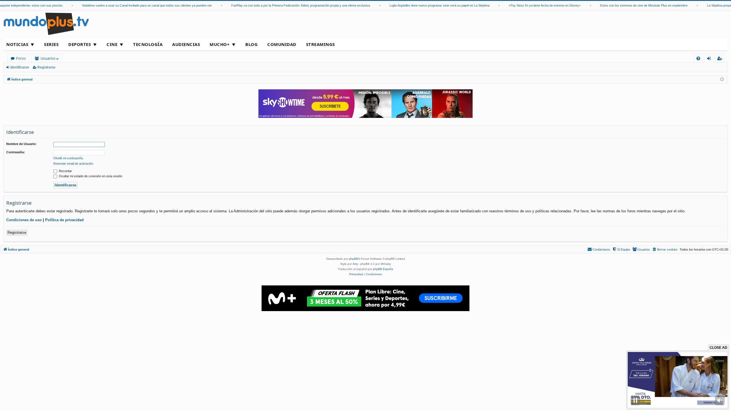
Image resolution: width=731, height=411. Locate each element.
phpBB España (383, 269)
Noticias (17, 44)
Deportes (79, 44)
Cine (112, 44)
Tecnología (147, 44)
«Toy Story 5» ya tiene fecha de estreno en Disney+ (536, 5)
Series (51, 44)
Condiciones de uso (24, 220)
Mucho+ (220, 44)
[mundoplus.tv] (46, 23)
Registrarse (46, 67)
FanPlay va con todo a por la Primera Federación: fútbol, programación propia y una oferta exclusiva (292, 5)
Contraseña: (15, 152)
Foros (21, 58)
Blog (251, 44)
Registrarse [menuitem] (721, 59)
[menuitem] (698, 58)
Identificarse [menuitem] (710, 59)
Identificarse (19, 67)
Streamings (320, 44)
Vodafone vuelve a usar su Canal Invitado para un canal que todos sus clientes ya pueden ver (138, 5)
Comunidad (281, 44)
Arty (355, 263)
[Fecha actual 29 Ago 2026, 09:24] (722, 79)
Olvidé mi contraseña (68, 158)
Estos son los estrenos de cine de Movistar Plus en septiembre (635, 5)
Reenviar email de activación (73, 163)
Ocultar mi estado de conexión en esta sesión (90, 176)
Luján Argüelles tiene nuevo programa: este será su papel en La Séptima (431, 5)
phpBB (353, 258)
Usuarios (48, 58)
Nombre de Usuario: (21, 144)
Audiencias (186, 44)
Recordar (65, 171)
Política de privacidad (64, 220)
